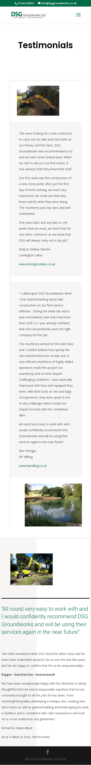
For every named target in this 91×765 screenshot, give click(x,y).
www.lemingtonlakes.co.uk (37, 264)
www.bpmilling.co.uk (33, 466)
